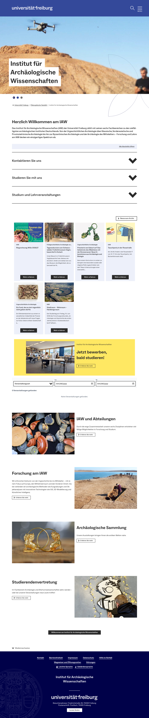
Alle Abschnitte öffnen (126, 146)
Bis (96, 380)
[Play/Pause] (14, 97)
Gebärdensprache (85, 667)
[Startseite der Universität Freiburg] (32, 8)
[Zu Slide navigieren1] (18, 97)
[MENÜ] (140, 8)
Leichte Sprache (66, 667)
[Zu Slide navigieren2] (21, 97)
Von (56, 380)
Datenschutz (88, 658)
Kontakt (40, 658)
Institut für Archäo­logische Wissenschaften (34, 72)
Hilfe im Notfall (105, 658)
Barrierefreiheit (56, 658)
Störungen (90, 662)
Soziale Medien (74, 710)
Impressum (73, 658)
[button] (74, 160)
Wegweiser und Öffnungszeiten (67, 662)
